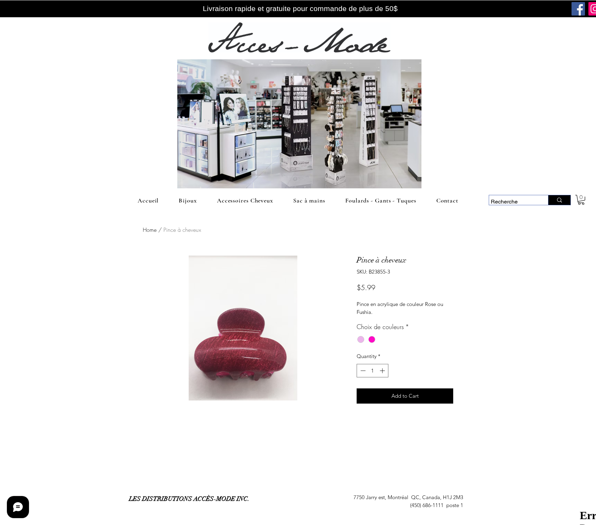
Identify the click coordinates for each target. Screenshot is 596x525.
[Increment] (383, 370)
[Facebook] (578, 9)
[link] (581, 200)
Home (150, 230)
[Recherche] (559, 200)
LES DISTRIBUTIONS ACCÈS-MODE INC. (189, 499)
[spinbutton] (372, 370)
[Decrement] (362, 370)
